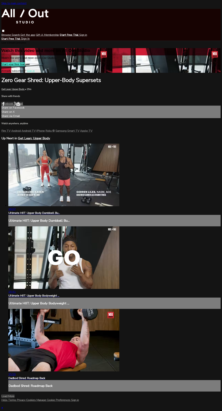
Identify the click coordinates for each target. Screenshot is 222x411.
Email (19, 104)
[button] (3, 31)
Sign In (25, 38)
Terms (12, 400)
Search (16, 35)
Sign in (83, 35)
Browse (6, 35)
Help (4, 400)
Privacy (21, 400)
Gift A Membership (47, 35)
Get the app (27, 35)
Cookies (31, 400)
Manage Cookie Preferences (53, 400)
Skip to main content (14, 3)
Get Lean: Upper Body (13, 89)
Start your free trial (13, 64)
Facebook (7, 104)
